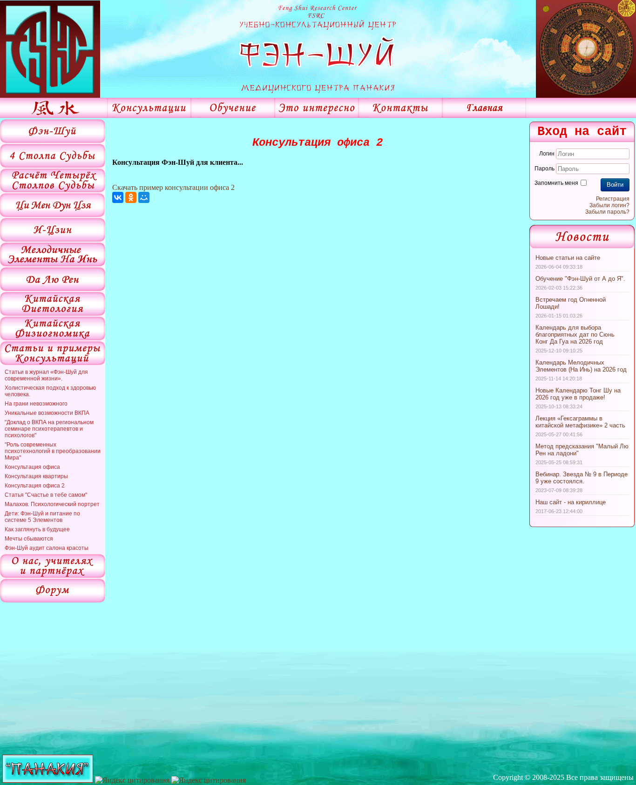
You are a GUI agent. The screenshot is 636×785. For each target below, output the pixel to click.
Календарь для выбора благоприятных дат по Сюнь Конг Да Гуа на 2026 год (575, 334)
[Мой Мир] (143, 197)
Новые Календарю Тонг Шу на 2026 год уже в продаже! (578, 394)
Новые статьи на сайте (567, 257)
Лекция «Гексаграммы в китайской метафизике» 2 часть (580, 422)
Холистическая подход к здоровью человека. (50, 391)
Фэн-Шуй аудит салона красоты (46, 548)
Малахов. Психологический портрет (52, 504)
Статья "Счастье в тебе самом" (46, 495)
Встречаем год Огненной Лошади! (570, 303)
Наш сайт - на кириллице (570, 502)
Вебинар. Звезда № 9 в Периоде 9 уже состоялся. (581, 478)
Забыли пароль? (607, 212)
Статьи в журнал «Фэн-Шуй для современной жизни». (46, 375)
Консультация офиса (32, 467)
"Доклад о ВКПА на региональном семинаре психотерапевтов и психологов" (49, 429)
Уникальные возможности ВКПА (47, 413)
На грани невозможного (36, 403)
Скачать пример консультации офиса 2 (173, 187)
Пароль (545, 168)
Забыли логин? (609, 205)
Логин (547, 153)
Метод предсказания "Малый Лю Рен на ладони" (582, 450)
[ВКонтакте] (117, 197)
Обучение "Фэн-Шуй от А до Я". (580, 278)
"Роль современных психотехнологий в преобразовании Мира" (53, 451)
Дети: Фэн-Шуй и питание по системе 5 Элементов (42, 516)
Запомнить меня (556, 183)
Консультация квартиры (36, 476)
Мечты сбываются (29, 538)
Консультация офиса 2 (35, 485)
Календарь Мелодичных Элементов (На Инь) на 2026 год (581, 366)
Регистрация (612, 199)
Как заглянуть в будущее (37, 529)
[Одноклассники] (130, 197)
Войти (615, 184)
